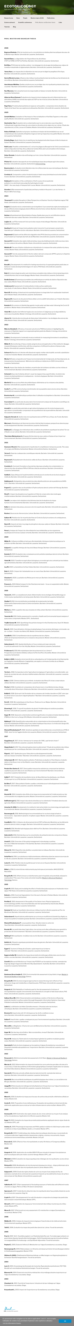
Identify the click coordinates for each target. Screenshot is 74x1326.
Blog (14, 27)
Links (60, 22)
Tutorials (7, 27)
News (18, 18)
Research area (8, 18)
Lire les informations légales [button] (12, 1323)
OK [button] (65, 1321)
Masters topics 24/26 (37, 18)
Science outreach (9, 22)
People (25, 18)
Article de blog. (40, 164)
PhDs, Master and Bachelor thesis (45, 22)
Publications (51, 18)
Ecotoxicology (20, 6)
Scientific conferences (25, 22)
